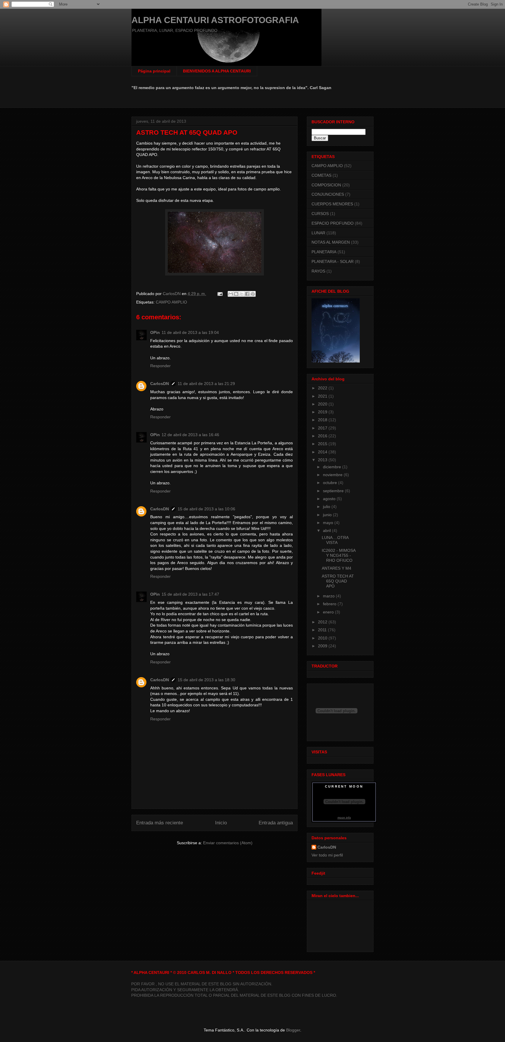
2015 (323, 443)
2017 (323, 428)
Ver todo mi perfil (327, 855)
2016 (323, 436)
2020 (323, 404)
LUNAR (318, 232)
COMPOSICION (326, 185)
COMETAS (321, 175)
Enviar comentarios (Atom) (227, 842)
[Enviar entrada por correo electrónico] (219, 293)
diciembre (332, 466)
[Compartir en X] (242, 294)
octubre (330, 482)
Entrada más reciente (159, 823)
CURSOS (320, 213)
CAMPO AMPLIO (171, 302)
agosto (330, 498)
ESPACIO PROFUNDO (333, 223)
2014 (323, 452)
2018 (323, 419)
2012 (323, 622)
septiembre (334, 490)
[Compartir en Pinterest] (253, 294)
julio (327, 506)
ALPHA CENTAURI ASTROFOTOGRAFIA (215, 20)
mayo (328, 522)
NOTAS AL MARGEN (331, 242)
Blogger (293, 1030)
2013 (323, 459)
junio (328, 514)
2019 (323, 412)
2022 (323, 388)
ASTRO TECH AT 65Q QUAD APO (338, 581)
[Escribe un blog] (236, 294)
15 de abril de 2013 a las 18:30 (206, 679)
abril (327, 530)
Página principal (154, 71)
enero (329, 612)
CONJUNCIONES (328, 194)
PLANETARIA (324, 251)
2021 (323, 396)
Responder (160, 365)
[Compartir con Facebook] (247, 294)
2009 (323, 646)
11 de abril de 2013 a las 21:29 (206, 383)
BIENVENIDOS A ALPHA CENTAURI (217, 71)
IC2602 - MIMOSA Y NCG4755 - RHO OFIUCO (338, 555)
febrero (330, 603)
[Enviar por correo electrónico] (231, 294)
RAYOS (318, 271)
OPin (155, 332)
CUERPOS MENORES (332, 204)
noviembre (333, 474)
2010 (323, 638)
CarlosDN (159, 383)
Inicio (221, 823)
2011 (323, 629)
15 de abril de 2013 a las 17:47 (190, 594)
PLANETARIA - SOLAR (333, 261)
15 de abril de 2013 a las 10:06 (206, 509)
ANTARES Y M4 (336, 568)
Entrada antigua (276, 823)
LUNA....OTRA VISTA (335, 540)
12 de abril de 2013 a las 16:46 (190, 434)
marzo (329, 596)
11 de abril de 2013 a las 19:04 (190, 332)
